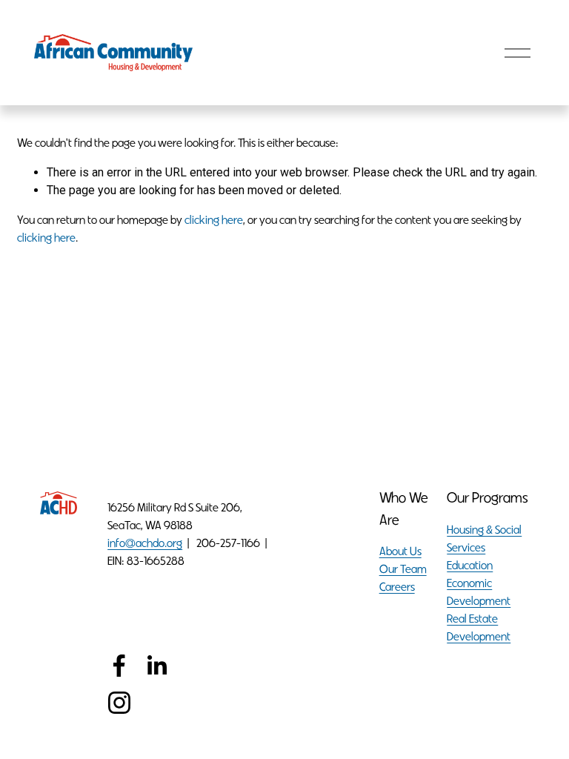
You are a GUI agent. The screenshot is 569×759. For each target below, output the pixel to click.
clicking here (213, 220)
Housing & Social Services (484, 538)
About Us (400, 551)
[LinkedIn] (156, 665)
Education (470, 565)
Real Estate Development (478, 627)
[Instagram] (119, 703)
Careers (397, 587)
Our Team (403, 569)
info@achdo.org (144, 543)
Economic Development (478, 592)
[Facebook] (119, 665)
